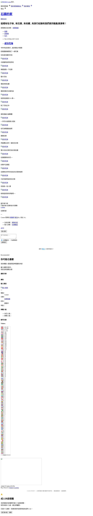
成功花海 (8, 43)
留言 (16, 217)
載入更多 (3, 231)
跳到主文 (4, 19)
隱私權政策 (57, 491)
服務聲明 (63, 491)
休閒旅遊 (16, 28)
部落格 (6, 33)
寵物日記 (15, 222)
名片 (5, 36)
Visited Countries (14, 488)
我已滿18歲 (4, 512)
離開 (10, 512)
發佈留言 (3, 242)
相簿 (5, 31)
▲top (2, 228)
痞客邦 (12, 217)
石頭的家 (6, 14)
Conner (3, 207)
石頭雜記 (15, 224)
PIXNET (33, 491)
